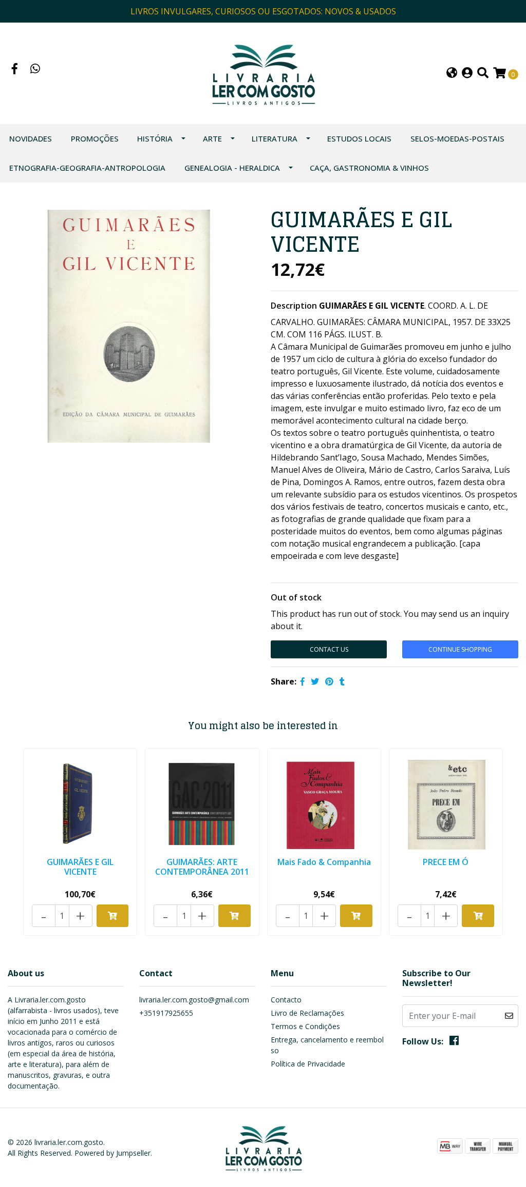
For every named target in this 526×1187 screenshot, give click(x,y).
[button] (451, 73)
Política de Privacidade (308, 1064)
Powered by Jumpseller (112, 1153)
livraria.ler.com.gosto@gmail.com (194, 999)
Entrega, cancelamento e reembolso (327, 1045)
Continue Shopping (460, 649)
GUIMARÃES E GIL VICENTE (80, 866)
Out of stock (296, 597)
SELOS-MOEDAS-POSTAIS (457, 138)
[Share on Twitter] (315, 681)
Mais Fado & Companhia (324, 862)
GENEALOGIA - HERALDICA (232, 168)
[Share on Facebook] (302, 681)
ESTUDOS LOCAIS (359, 138)
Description (294, 305)
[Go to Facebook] (15, 69)
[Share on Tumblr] (342, 681)
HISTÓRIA (155, 138)
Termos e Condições (305, 1026)
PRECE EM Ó (445, 862)
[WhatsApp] (35, 69)
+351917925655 (166, 1013)
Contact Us (329, 649)
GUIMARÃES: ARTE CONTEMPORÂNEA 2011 (202, 866)
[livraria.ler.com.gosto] (263, 72)
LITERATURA (274, 138)
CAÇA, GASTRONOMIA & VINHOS (369, 168)
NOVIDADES (30, 138)
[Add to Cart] (113, 915)
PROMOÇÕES (95, 138)
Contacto (286, 999)
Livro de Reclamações (307, 1013)
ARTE (212, 138)
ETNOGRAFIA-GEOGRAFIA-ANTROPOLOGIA (87, 168)
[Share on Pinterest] (329, 681)
